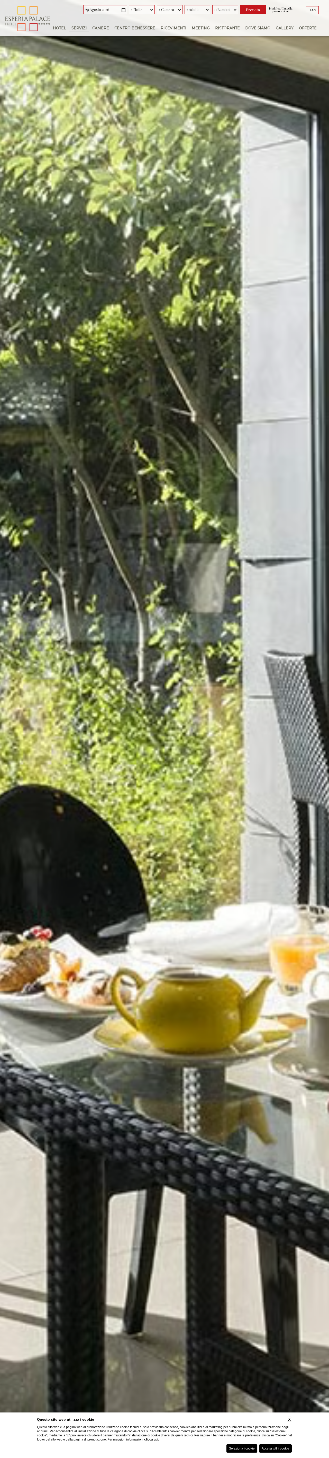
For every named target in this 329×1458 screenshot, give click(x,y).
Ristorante (227, 28)
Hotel (59, 28)
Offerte (308, 28)
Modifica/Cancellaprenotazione (281, 10)
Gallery (285, 28)
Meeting (201, 28)
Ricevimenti (173, 28)
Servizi (79, 28)
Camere (100, 28)
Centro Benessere (134, 28)
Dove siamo (257, 28)
